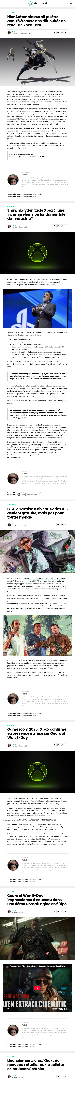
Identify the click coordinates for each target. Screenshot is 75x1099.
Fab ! (15, 32)
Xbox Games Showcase (22, 798)
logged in (20, 196)
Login (40, 194)
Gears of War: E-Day (17, 813)
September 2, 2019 (37, 157)
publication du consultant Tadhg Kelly (36, 332)
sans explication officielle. (44, 668)
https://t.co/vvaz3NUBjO (22, 154)
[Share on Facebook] (54, 32)
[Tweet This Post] (58, 32)
